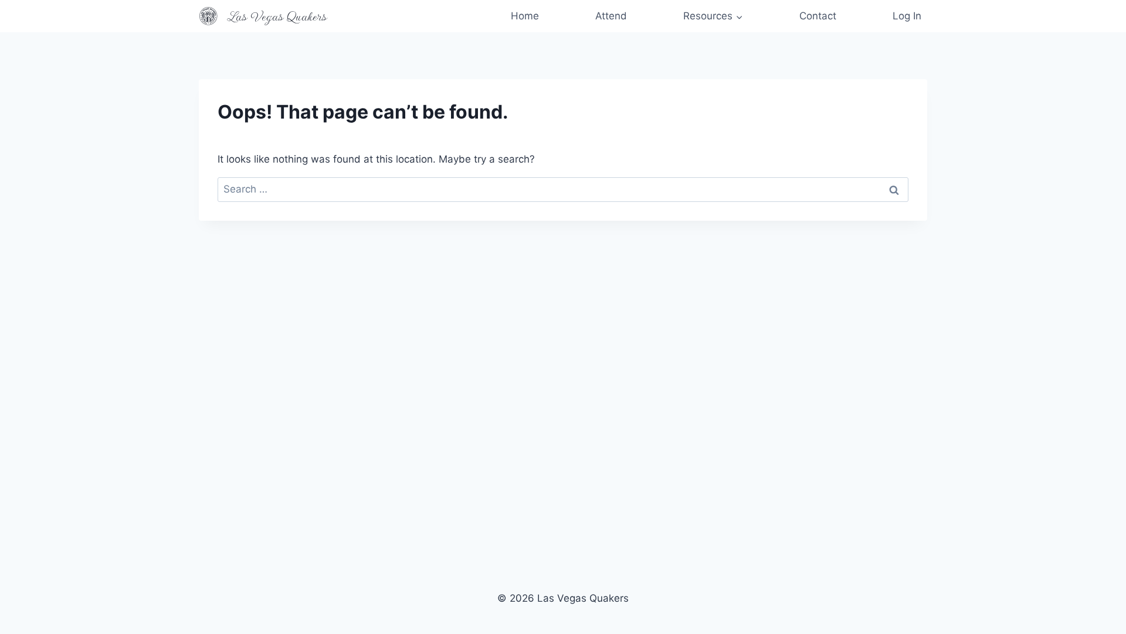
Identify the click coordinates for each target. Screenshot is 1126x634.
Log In (907, 16)
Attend (611, 16)
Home (525, 16)
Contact (817, 16)
